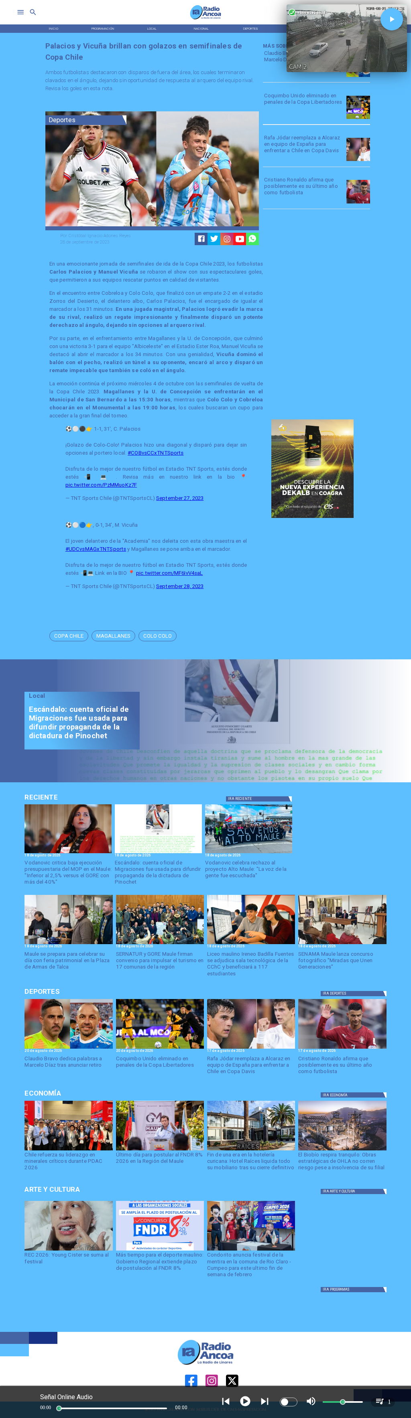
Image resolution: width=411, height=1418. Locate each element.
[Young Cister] (68, 1250)
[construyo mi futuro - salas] (251, 943)
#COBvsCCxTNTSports (155, 453)
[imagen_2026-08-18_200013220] (158, 852)
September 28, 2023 (179, 586)
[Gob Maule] (160, 1250)
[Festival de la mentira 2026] (251, 1250)
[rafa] (358, 160)
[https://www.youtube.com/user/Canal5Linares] (240, 239)
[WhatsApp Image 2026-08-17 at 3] (342, 943)
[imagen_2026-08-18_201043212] (68, 852)
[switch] (288, 1402)
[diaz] (358, 76)
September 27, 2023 (179, 498)
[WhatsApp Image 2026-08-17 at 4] (160, 943)
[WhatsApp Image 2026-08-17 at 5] (68, 943)
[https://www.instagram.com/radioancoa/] (227, 239)
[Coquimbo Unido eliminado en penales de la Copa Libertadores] (358, 118)
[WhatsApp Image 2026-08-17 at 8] (248, 852)
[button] (68, 635)
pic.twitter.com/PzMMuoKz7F (101, 485)
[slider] (59, 1408)
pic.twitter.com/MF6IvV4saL (169, 573)
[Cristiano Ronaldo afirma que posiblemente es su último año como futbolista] (358, 203)
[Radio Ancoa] (206, 19)
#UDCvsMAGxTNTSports (95, 549)
